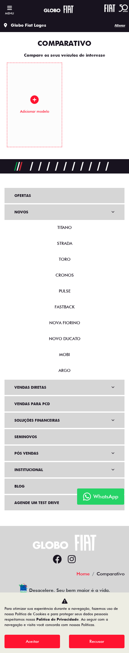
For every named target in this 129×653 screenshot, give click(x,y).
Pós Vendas (26, 453)
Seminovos (25, 437)
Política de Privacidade (57, 619)
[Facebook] (57, 559)
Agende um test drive (36, 502)
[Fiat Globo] (59, 9)
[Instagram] (71, 559)
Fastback (65, 306)
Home (83, 574)
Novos (21, 212)
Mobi (64, 354)
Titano (64, 227)
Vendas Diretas (30, 387)
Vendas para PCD (32, 404)
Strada (64, 243)
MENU (9, 13)
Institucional (28, 469)
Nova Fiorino (64, 322)
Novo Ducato (64, 338)
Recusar (96, 641)
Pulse (64, 291)
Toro (64, 259)
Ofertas (22, 195)
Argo (64, 370)
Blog (19, 486)
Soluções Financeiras (37, 420)
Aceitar (32, 641)
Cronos (65, 275)
